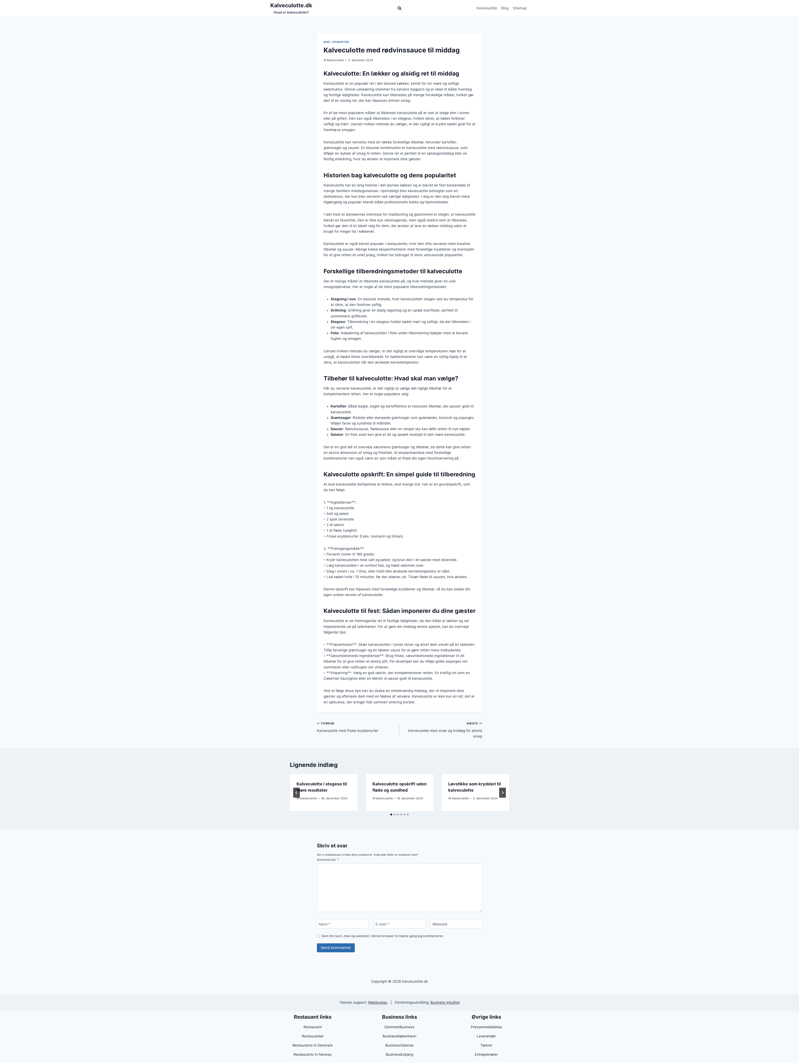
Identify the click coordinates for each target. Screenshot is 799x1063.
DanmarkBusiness (399, 1027)
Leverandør (486, 1036)
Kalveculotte (486, 8)
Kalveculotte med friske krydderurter (347, 727)
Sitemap (520, 8)
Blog (505, 8)
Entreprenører (486, 1054)
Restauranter (313, 1036)
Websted (439, 924)
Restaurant (313, 1027)
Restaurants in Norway (313, 1054)
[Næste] (502, 793)
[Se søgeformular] (399, 8)
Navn (324, 924)
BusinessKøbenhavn (399, 1036)
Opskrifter (341, 41)
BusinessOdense (399, 1045)
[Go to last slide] (296, 793)
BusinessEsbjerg (399, 1054)
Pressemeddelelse (486, 1027)
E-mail (382, 924)
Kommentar (328, 860)
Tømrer (486, 1045)
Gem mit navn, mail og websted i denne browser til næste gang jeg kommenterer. (382, 936)
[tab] (391, 814)
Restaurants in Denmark (313, 1045)
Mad (327, 41)
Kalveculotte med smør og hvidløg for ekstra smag (445, 730)
